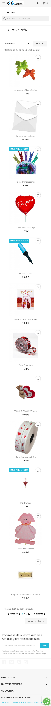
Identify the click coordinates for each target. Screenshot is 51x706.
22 (29, 614)
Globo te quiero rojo (25, 227)
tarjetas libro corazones (25, 319)
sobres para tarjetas (25, 136)
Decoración (17, 30)
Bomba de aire (25, 273)
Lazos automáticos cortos (25, 90)
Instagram (26, 662)
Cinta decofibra (26, 365)
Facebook (4, 662)
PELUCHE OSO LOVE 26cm (25, 411)
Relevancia (17, 43)
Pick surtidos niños (25, 548)
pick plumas (25, 503)
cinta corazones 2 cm (25, 457)
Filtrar (40, 43)
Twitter (11, 662)
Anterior (12, 614)
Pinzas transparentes (25, 182)
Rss (19, 662)
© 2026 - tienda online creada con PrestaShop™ (24, 702)
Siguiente (40, 614)
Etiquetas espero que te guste (25, 594)
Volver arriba (36, 621)
